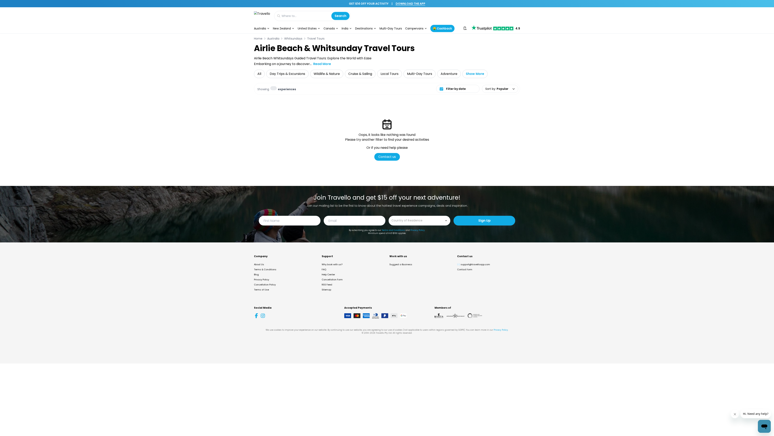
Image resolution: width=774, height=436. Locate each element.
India (345, 28)
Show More (475, 73)
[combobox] (416, 220)
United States (307, 28)
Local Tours (389, 73)
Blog (256, 274)
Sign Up (484, 220)
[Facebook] (256, 315)
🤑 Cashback (442, 28)
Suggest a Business (400, 264)
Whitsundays (293, 39)
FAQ (324, 269)
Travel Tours (316, 39)
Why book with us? (332, 264)
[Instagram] (262, 315)
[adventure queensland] (455, 315)
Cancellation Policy (265, 284)
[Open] (446, 220)
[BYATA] (439, 315)
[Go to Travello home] (262, 15)
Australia (260, 28)
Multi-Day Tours (391, 28)
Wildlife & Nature (327, 73)
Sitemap (326, 289)
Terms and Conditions (393, 230)
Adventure (449, 73)
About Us (259, 264)
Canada (329, 28)
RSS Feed (327, 284)
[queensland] (475, 315)
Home (258, 39)
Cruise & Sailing (360, 73)
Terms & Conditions (265, 269)
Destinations (364, 28)
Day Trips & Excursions (287, 73)
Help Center (328, 274)
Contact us (387, 156)
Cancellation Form (332, 279)
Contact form (464, 269)
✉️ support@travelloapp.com (473, 264)
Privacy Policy (417, 230)
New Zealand (282, 28)
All (259, 73)
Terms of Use (261, 289)
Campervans (414, 28)
